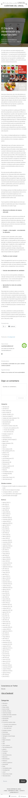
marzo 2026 (5, 512)
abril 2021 (4, 619)
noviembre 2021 (6, 606)
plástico (4, 452)
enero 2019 (5, 663)
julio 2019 (4, 652)
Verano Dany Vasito (7, 477)
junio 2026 (5, 506)
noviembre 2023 (6, 563)
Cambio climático (6, 414)
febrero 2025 (5, 536)
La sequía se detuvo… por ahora (10, 491)
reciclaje (4, 456)
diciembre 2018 (6, 665)
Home (5, 790)
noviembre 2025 (6, 519)
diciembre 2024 (6, 540)
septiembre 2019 (6, 648)
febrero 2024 (5, 559)
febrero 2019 (5, 661)
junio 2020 (5, 634)
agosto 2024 (5, 547)
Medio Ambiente (6, 443)
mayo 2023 (5, 572)
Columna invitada (6, 416)
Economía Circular (7, 420)
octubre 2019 (5, 646)
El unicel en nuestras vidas (8, 425)
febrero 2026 (5, 513)
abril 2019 (4, 657)
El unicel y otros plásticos (10, 428)
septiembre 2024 (6, 546)
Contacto (22, 790)
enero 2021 (5, 625)
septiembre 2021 (6, 610)
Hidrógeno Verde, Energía (8, 439)
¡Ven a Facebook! (7, 693)
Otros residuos (6, 449)
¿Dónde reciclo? (14, 792)
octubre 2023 (5, 565)
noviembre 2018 (6, 667)
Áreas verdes (5, 410)
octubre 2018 (5, 668)
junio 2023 (5, 570)
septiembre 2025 (6, 523)
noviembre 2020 (6, 627)
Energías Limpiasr (6, 434)
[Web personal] (1, 353)
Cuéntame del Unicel (13, 790)
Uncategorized (11, 337)
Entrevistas (5, 435)
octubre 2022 (5, 585)
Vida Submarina (6, 479)
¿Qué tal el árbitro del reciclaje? (9, 495)
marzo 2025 (5, 534)
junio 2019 (5, 653)
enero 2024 (5, 561)
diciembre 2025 (6, 517)
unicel (3, 475)
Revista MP (5, 468)
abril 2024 (4, 555)
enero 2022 (5, 602)
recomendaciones (7, 458)
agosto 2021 (5, 612)
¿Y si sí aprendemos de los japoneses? (11, 493)
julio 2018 (4, 674)
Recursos (4, 460)
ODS (3, 445)
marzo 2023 (5, 576)
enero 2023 (5, 580)
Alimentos (4, 406)
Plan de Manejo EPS (7, 450)
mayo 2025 (5, 531)
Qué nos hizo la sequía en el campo (11, 490)
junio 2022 (5, 593)
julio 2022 (4, 591)
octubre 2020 (5, 629)
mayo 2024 (5, 553)
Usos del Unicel (7, 431)
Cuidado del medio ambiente (9, 418)
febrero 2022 (5, 600)
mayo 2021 (5, 617)
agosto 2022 (5, 589)
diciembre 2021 (6, 604)
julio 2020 (4, 633)
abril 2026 (4, 510)
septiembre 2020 (6, 631)
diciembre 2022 (6, 582)
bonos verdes (5, 412)
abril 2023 (4, 574)
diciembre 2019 (6, 642)
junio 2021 (5, 616)
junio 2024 (5, 551)
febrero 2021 (5, 623)
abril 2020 (4, 638)
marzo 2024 (5, 557)
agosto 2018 (5, 672)
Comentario (21, 398)
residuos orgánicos (7, 466)
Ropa (3, 469)
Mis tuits (3, 688)
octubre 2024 (5, 544)
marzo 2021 (5, 621)
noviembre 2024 (6, 542)
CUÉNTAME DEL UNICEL (14, 6)
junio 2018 (5, 676)
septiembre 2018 (6, 670)
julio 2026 (4, 504)
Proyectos (5, 454)
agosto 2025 (5, 525)
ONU (3, 447)
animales (4, 408)
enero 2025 (5, 538)
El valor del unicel (8, 429)
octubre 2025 (5, 521)
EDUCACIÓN (5, 422)
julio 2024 (4, 549)
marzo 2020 (5, 640)
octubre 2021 (5, 608)
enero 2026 (5, 515)
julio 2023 (4, 568)
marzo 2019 (5, 659)
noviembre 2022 (6, 583)
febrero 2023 (5, 578)
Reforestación (5, 462)
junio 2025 (5, 529)
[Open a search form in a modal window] (26, 4)
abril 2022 (4, 597)
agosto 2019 (5, 650)
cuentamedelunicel (12, 39)
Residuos (4, 464)
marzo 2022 (5, 599)
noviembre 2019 (6, 644)
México (4, 441)
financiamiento (6, 437)
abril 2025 (4, 532)
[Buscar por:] (10, 781)
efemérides (5, 423)
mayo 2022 (5, 595)
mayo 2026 (5, 508)
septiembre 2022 (6, 587)
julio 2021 (4, 614)
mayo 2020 (5, 636)
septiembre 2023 (6, 566)
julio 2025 (4, 527)
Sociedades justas (7, 471)
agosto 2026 (5, 502)
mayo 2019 (5, 655)
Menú (1, 4)
